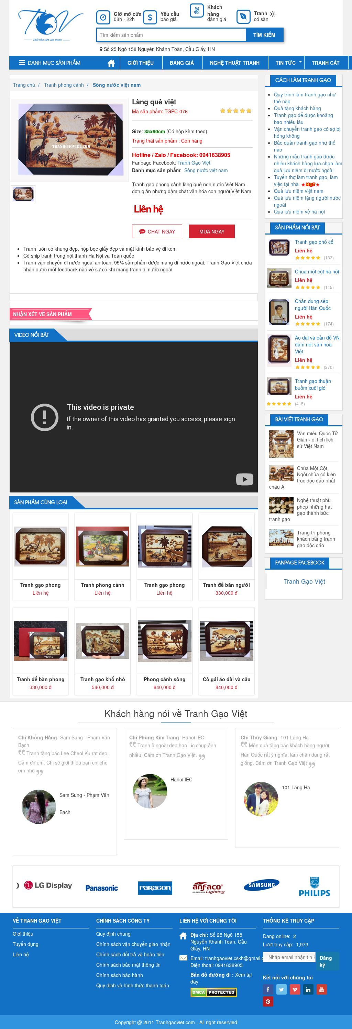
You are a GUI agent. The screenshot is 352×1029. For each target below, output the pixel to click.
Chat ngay (161, 231)
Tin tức (286, 62)
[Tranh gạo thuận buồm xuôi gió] (281, 386)
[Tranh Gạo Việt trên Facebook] (268, 989)
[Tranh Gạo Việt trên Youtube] (322, 989)
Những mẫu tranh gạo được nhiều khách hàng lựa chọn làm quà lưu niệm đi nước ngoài (308, 163)
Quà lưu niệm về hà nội (299, 211)
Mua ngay (211, 231)
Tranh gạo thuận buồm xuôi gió (313, 384)
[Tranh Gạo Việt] (51, 24)
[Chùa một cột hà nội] (281, 278)
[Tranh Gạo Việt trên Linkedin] (308, 989)
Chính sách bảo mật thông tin (128, 964)
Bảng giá (182, 62)
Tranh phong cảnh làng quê (102, 584)
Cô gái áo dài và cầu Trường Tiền (227, 679)
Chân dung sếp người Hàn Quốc (313, 304)
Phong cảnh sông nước (165, 679)
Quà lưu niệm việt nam (298, 190)
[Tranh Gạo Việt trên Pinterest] (268, 1001)
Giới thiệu (141, 62)
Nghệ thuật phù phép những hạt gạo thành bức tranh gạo (300, 509)
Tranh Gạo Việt (193, 162)
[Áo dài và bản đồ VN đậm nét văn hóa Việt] (281, 350)
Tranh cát (326, 62)
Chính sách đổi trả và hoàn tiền (130, 954)
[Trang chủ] (111, 63)
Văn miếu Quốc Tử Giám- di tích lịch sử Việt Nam (317, 439)
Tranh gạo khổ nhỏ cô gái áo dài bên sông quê (102, 679)
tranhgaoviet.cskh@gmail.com (238, 958)
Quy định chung (113, 933)
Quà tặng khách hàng (297, 108)
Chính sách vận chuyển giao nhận (133, 943)
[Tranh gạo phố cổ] (281, 247)
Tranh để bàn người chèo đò (226, 584)
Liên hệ (21, 954)
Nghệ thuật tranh (235, 62)
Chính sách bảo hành (119, 974)
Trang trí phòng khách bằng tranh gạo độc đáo (316, 538)
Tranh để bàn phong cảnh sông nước (41, 679)
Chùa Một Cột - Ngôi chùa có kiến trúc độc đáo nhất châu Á (302, 477)
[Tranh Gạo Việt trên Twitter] (281, 989)
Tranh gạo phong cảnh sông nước (40, 584)
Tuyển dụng (25, 943)
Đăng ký (326, 961)
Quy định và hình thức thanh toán (132, 985)
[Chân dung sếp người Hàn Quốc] (281, 312)
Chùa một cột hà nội (317, 271)
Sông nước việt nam (206, 170)
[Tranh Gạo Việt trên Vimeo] (295, 989)
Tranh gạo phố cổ (314, 241)
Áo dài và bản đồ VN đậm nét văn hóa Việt (317, 344)
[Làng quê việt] (23, 193)
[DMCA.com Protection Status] (213, 991)
